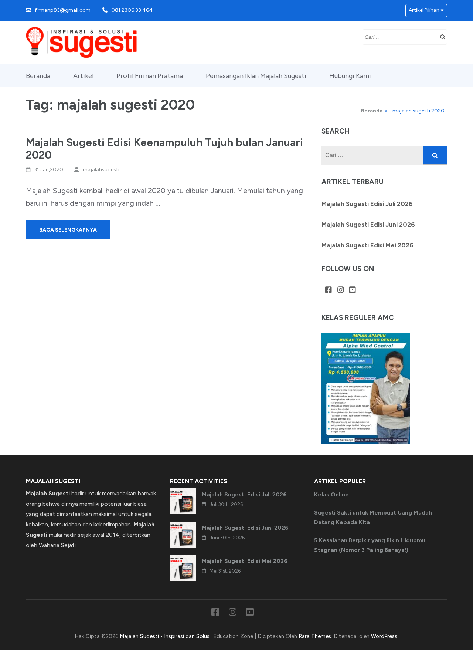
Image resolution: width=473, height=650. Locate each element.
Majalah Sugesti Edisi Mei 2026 (367, 245)
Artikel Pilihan (424, 10)
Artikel (83, 76)
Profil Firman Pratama (149, 76)
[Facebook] (328, 290)
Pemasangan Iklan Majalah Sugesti (256, 76)
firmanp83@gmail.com (63, 10)
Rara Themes (315, 636)
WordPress (384, 636)
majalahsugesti (101, 169)
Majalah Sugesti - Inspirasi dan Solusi (165, 636)
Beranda (38, 76)
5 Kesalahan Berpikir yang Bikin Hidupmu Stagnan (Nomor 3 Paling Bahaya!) (369, 545)
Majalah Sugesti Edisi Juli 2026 (367, 204)
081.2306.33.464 (132, 10)
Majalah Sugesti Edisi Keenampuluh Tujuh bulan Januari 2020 (164, 148)
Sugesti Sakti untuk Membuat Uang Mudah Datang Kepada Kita (373, 517)
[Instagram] (340, 290)
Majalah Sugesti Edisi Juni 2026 (368, 224)
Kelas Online (331, 494)
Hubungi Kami (350, 76)
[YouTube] (352, 290)
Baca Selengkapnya (68, 230)
